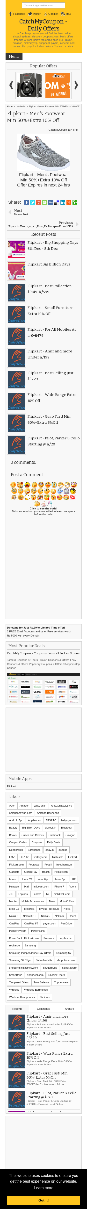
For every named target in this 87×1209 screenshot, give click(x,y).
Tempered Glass (19, 982)
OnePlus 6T (31, 923)
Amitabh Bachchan (48, 812)
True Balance (41, 982)
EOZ (12, 857)
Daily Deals (53, 842)
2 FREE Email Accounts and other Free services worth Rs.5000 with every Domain (39, 631)
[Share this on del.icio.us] (56, 202)
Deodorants (16, 849)
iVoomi (72, 886)
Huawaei (14, 886)
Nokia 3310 (29, 916)
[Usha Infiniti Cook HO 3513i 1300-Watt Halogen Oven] (48, 85)
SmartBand (15, 974)
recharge (14, 945)
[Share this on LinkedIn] (62, 202)
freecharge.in (64, 864)
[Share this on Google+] (38, 202)
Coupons (37, 842)
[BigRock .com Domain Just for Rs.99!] (20, 85)
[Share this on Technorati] (74, 202)
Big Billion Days (31, 827)
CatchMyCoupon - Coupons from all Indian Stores (43, 653)
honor (12, 879)
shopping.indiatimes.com (23, 967)
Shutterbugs (50, 967)
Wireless (14, 989)
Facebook (19, 13)
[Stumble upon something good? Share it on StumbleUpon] (44, 202)
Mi (47, 894)
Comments (43, 1008)
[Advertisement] (43, 739)
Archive (69, 1008)
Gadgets (14, 871)
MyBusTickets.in (49, 908)
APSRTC (51, 820)
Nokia (67, 908)
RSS (68, 13)
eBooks (62, 849)
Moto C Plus (67, 901)
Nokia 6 (59, 916)
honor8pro (61, 879)
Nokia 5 (45, 916)
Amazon (24, 805)
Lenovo (37, 894)
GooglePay (30, 871)
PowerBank (38, 930)
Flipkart (11, 786)
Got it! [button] (43, 1200)
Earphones (34, 849)
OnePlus (14, 923)
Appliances (34, 820)
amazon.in (40, 805)
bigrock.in (50, 827)
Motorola (29, 908)
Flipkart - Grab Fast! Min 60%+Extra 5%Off (47, 1078)
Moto (52, 901)
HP (74, 879)
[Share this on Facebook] (26, 202)
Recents (17, 1008)
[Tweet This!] (32, 202)
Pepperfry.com (17, 930)
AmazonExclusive (61, 805)
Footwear (34, 864)
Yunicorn (45, 997)
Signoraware (69, 967)
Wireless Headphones (22, 997)
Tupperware (61, 982)
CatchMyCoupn (58, 129)
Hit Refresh (61, 871)
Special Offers (56, 974)
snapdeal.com (35, 974)
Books (13, 835)
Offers (72, 916)
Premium (49, 938)
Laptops (23, 894)
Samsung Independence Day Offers (30, 952)
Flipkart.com (16, 864)
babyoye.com (69, 820)
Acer (12, 805)
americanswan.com (20, 812)
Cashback (55, 835)
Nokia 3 (13, 916)
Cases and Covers (33, 835)
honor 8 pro (43, 879)
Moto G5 (14, 908)
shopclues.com (66, 960)
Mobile (13, 901)
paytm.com (49, 923)
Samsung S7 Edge (20, 960)
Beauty (13, 827)
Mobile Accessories (33, 901)
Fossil (47, 864)
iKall (26, 886)
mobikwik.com (62, 894)
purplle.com (65, 938)
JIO (11, 894)
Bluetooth (66, 827)
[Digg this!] (50, 202)
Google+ (53, 13)
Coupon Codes (18, 842)
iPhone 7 (59, 886)
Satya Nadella (44, 960)
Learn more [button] (43, 1188)
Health (46, 871)
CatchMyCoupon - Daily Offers (43, 25)
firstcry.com (40, 857)
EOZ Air (24, 857)
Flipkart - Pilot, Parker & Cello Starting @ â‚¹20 (52, 1098)
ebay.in (49, 849)
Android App (16, 820)
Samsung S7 (63, 952)
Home (10, 106)
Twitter (37, 13)
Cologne (70, 835)
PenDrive (66, 923)
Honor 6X (26, 879)
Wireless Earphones (36, 989)
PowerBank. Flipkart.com (24, 938)
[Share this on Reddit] (68, 202)
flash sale (57, 857)
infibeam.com (41, 886)
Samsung (30, 945)
